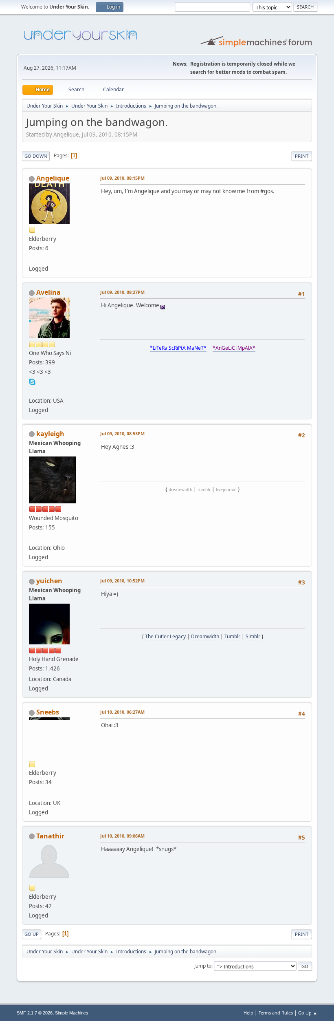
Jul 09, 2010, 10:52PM (122, 581)
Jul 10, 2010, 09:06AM (122, 836)
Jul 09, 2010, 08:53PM (122, 433)
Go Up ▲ (307, 1013)
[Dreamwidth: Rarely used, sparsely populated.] (32, 792)
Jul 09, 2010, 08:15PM (122, 178)
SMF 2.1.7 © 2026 (35, 1012)
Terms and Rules (276, 1013)
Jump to (202, 965)
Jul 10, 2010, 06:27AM (122, 712)
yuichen (49, 580)
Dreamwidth (205, 636)
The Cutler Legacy (165, 636)
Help (248, 1013)
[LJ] (32, 258)
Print (301, 156)
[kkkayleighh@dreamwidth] (32, 538)
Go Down (35, 156)
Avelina (48, 292)
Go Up (31, 934)
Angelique (52, 178)
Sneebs (47, 712)
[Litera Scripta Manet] (32, 390)
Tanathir (50, 835)
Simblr (253, 636)
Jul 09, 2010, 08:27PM (122, 292)
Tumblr (232, 636)
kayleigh (50, 433)
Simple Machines (71, 1012)
